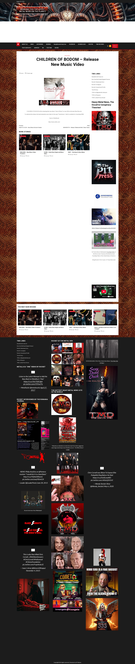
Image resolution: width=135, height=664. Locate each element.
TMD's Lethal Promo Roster (98, 97)
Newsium (72, 662)
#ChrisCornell (28, 559)
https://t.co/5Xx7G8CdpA (33, 381)
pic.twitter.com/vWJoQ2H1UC (102, 480)
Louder (68, 449)
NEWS (32, 44)
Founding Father (111, 252)
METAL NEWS (67, 55)
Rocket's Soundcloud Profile (98, 87)
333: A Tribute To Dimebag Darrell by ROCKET (104, 228)
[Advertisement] (67, 32)
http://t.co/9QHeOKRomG (33, 477)
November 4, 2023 (33, 571)
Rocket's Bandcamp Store (98, 82)
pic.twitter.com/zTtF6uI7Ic (33, 384)
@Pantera (42, 472)
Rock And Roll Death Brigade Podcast (101, 79)
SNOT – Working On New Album (76, 152)
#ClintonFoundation (33, 562)
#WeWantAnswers (36, 557)
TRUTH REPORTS (26, 47)
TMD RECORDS (100, 44)
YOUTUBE (49, 47)
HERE (82, 114)
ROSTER (91, 44)
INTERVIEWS (40, 44)
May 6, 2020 (109, 486)
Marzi (37, 510)
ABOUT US (24, 44)
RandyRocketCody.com (60, 44)
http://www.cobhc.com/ (54, 122)
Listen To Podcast (115, 46)
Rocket (22, 73)
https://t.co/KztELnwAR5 (102, 478)
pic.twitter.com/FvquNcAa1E (33, 564)
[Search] (107, 46)
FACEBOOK (72, 44)
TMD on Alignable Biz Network (99, 92)
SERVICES (36, 47)
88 (43, 47)
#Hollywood (38, 559)
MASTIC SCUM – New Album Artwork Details (30, 126)
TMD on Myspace (96, 95)
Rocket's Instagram (96, 84)
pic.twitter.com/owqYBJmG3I (33, 479)
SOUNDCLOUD (82, 44)
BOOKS (57, 47)
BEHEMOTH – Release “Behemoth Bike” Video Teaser (76, 126)
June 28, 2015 (42, 483)
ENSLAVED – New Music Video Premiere (29, 327)
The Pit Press (95, 89)
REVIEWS (48, 44)
